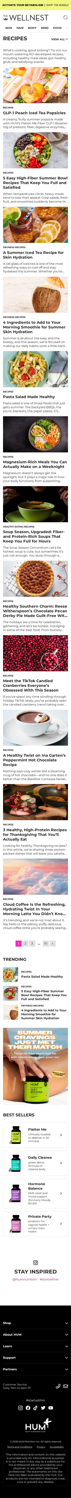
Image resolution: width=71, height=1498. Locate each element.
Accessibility (57, 1446)
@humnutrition (25, 1279)
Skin (8, 28)
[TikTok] (35, 1407)
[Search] (65, 17)
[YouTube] (50, 1408)
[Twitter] (43, 1408)
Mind (45, 28)
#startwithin (49, 1279)
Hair (19, 28)
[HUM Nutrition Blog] (35, 5)
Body (32, 28)
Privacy (41, 1446)
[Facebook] (28, 1407)
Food (57, 28)
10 (45, 943)
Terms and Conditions (19, 1446)
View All (58, 39)
